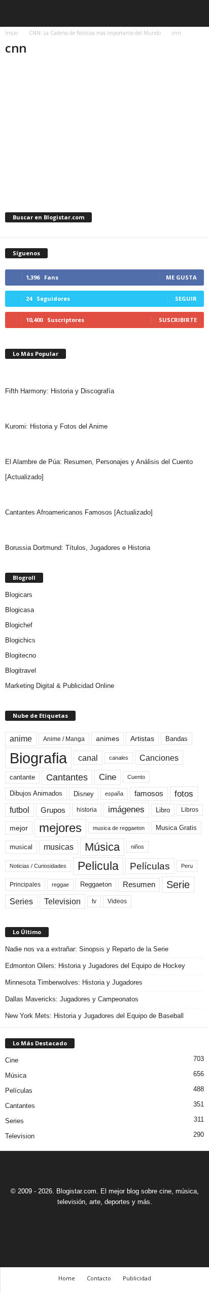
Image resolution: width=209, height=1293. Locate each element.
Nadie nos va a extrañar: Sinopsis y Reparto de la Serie (86, 949)
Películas (150, 866)
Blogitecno (20, 655)
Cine (107, 777)
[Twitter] (117, 1220)
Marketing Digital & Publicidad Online (59, 685)
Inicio (11, 32)
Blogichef (18, 625)
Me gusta (181, 277)
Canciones (159, 757)
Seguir (186, 298)
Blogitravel (20, 670)
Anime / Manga (64, 739)
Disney (84, 794)
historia (87, 809)
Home (66, 1278)
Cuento (136, 777)
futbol (19, 810)
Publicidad (137, 1278)
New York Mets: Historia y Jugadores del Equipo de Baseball (94, 1016)
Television (62, 901)
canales (118, 758)
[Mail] (94, 1220)
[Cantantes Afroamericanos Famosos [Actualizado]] (104, 495)
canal (88, 757)
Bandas (176, 739)
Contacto (99, 1278)
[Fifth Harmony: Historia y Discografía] (104, 373)
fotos (184, 794)
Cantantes (67, 777)
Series (21, 901)
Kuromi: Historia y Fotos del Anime (56, 426)
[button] (193, 14)
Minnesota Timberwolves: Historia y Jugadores (74, 982)
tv (94, 901)
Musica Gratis (176, 828)
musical (21, 847)
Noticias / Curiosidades (38, 866)
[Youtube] (139, 1220)
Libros (189, 810)
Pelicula (98, 865)
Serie (178, 884)
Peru (187, 866)
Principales (25, 884)
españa (114, 794)
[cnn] (104, 126)
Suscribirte (178, 320)
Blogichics (20, 640)
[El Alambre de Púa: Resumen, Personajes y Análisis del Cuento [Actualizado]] (104, 444)
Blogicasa (19, 610)
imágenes (126, 809)
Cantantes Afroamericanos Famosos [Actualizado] (79, 512)
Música (102, 847)
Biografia (38, 758)
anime (21, 738)
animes (107, 738)
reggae (60, 885)
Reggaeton (96, 884)
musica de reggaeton (119, 828)
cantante (22, 777)
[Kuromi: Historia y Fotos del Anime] (104, 409)
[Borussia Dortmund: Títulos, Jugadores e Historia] (104, 530)
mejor (19, 828)
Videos (117, 901)
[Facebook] (70, 1220)
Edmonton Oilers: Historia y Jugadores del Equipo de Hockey (95, 965)
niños (137, 847)
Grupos (53, 810)
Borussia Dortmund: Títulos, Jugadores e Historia (77, 547)
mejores (60, 828)
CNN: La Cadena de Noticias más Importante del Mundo (95, 32)
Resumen (139, 885)
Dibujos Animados (36, 793)
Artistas (142, 738)
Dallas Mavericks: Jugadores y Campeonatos (71, 999)
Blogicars (18, 594)
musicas (59, 847)
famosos (148, 794)
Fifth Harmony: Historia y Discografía (59, 391)
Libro (163, 810)
